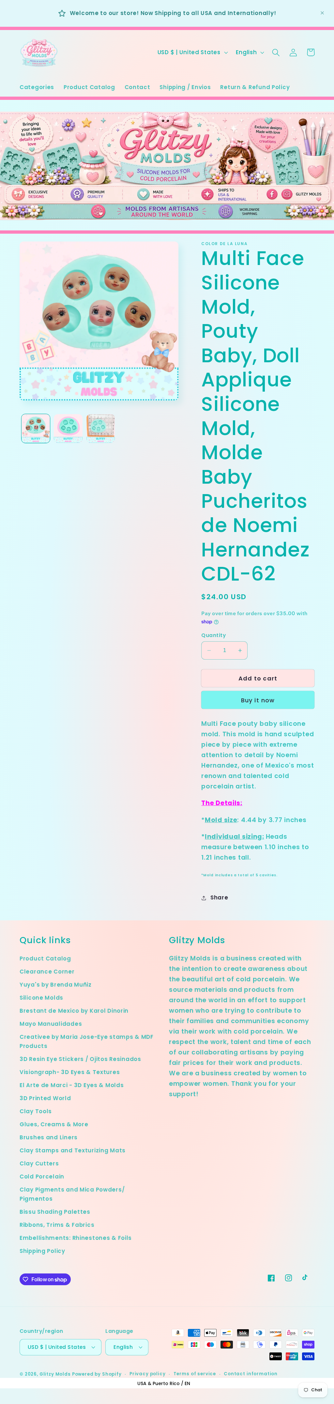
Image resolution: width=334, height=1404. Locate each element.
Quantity (213, 635)
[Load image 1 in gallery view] (36, 428)
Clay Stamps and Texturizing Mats (73, 1150)
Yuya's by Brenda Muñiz (56, 985)
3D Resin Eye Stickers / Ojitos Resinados (80, 1059)
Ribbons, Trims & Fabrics (57, 1225)
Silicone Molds (41, 998)
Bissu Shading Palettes (55, 1212)
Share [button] (219, 897)
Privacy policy (147, 1374)
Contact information (251, 1374)
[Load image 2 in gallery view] (68, 428)
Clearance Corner (47, 971)
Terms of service (195, 1374)
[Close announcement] (322, 13)
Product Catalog (45, 958)
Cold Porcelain (42, 1176)
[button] (276, 52)
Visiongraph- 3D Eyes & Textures (70, 1072)
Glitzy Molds (55, 1374)
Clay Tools (36, 1111)
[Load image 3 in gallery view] (100, 428)
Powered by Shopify (97, 1374)
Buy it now (258, 700)
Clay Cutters (39, 1163)
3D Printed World (45, 1098)
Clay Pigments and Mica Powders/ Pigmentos (72, 1194)
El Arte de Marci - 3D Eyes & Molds (72, 1085)
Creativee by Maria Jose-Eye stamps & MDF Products (87, 1041)
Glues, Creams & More (54, 1124)
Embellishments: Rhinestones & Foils (76, 1238)
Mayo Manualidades (51, 1024)
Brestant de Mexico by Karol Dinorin (74, 1011)
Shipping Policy (42, 1251)
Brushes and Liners (49, 1137)
